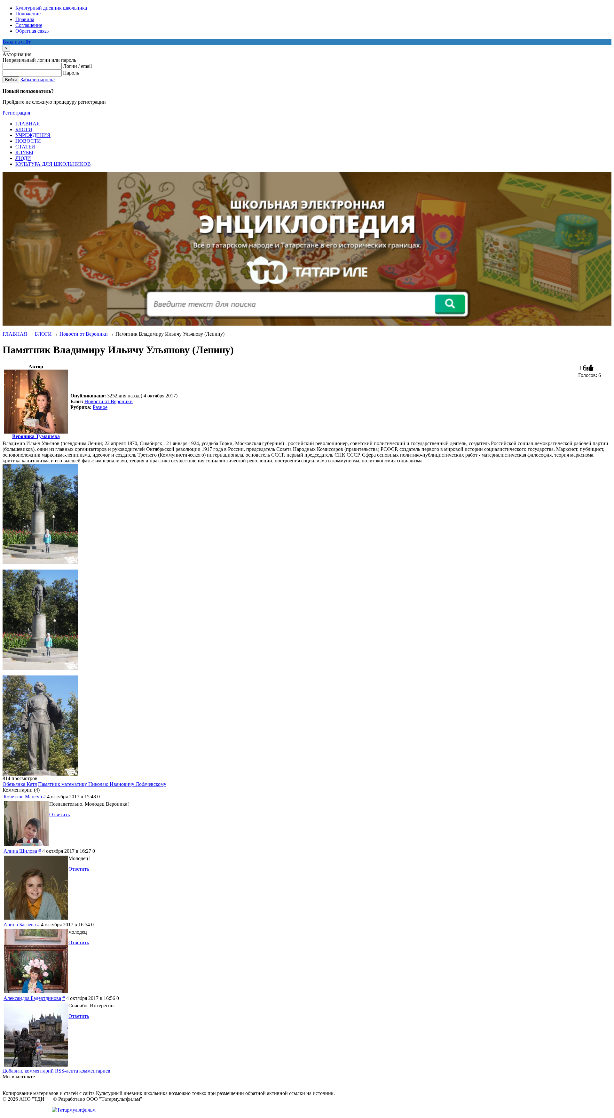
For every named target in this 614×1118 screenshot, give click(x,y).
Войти (11, 79)
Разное (100, 407)
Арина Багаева (20, 924)
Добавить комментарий (28, 1071)
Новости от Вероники (83, 334)
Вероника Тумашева (36, 436)
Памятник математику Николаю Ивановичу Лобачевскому (102, 784)
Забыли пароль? (37, 79)
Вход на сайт (17, 41)
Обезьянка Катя (20, 784)
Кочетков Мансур (23, 796)
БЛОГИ (43, 334)
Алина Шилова (20, 851)
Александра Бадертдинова (32, 998)
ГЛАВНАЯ (15, 334)
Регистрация (16, 113)
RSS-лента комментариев (82, 1071)
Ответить (59, 814)
